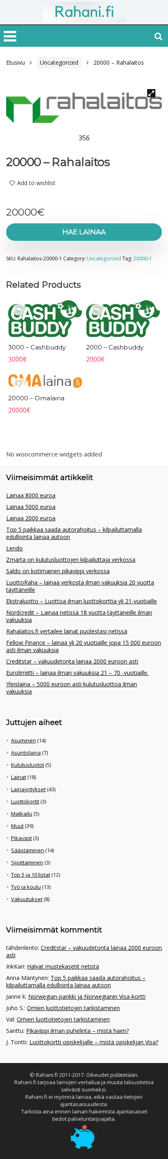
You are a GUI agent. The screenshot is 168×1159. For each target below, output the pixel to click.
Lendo (14, 548)
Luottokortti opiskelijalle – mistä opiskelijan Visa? (93, 1042)
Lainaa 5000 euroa (30, 507)
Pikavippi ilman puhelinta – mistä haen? (77, 1031)
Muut (17, 825)
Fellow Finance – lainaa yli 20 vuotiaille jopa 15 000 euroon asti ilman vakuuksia (83, 646)
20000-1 (142, 258)
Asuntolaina (26, 752)
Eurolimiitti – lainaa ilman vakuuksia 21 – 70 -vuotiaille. (77, 673)
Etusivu (15, 62)
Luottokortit (25, 801)
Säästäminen (27, 850)
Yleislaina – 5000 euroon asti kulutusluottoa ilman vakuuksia (71, 687)
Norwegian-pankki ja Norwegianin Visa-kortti (87, 996)
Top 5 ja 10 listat (30, 874)
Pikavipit (21, 838)
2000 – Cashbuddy (115, 347)
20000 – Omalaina (36, 398)
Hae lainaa (84, 232)
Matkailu (21, 813)
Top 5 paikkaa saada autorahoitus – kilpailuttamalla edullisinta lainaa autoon (74, 533)
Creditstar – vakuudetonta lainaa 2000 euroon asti (72, 661)
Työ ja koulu (26, 887)
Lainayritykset (28, 789)
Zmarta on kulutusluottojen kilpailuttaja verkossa (70, 559)
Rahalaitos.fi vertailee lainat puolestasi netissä (66, 631)
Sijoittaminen (27, 862)
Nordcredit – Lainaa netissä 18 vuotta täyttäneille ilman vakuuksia (79, 616)
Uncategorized (59, 62)
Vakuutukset (26, 899)
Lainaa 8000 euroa (30, 495)
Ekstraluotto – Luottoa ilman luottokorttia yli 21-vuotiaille (81, 601)
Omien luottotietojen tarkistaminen (73, 1008)
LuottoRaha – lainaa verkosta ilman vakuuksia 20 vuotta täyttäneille (80, 586)
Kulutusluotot (27, 764)
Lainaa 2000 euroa (30, 518)
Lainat (18, 777)
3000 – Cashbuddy (37, 347)
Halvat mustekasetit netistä (63, 966)
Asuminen (23, 740)
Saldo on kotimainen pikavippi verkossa (58, 571)
